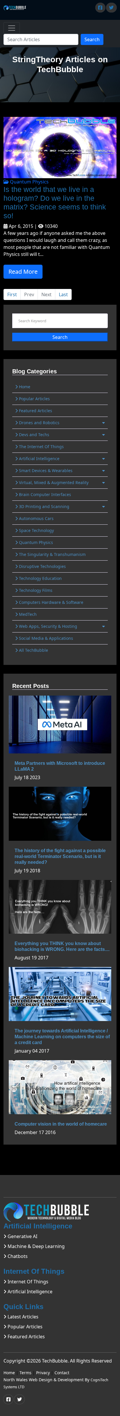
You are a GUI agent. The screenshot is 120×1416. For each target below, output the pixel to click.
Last (63, 294)
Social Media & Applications (45, 638)
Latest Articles (22, 1316)
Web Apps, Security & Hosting (47, 626)
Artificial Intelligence (38, 458)
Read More (23, 271)
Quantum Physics (29, 181)
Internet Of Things (27, 1281)
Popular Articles (34, 398)
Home (24, 386)
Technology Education (40, 578)
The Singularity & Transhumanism (52, 554)
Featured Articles (35, 410)
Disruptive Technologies (42, 566)
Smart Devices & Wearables (45, 470)
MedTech (27, 614)
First (12, 294)
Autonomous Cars (36, 518)
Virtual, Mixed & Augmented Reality (53, 482)
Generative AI (21, 1236)
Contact (61, 1372)
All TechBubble (33, 650)
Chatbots (17, 1256)
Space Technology (36, 530)
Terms (25, 1372)
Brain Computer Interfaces (44, 494)
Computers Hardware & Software (50, 602)
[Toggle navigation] (11, 28)
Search (92, 39)
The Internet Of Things (41, 446)
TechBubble (55, 1361)
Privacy (43, 1372)
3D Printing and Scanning (43, 506)
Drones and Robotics (38, 422)
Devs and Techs (33, 434)
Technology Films (35, 590)
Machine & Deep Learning (35, 1246)
